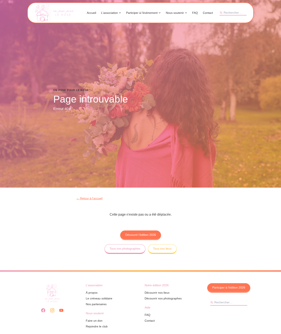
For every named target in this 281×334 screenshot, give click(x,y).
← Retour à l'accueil (89, 198)
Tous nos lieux (162, 248)
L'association (109, 12)
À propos (92, 292)
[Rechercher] (220, 12)
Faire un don (94, 320)
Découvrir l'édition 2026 (140, 234)
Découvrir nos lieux (157, 292)
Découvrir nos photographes (163, 298)
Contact (208, 12)
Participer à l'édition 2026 (228, 287)
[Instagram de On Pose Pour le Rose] (52, 310)
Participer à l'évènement (142, 12)
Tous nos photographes (125, 248)
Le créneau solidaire (99, 298)
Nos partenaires (96, 304)
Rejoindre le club (97, 326)
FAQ (195, 12)
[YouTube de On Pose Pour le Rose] (61, 310)
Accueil (91, 12)
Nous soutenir (175, 12)
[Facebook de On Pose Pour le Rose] (43, 310)
